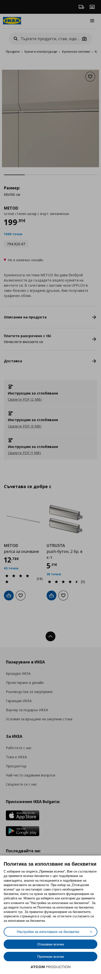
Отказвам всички (50, 944)
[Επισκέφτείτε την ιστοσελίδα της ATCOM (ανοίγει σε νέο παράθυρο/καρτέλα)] (50, 967)
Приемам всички (50, 956)
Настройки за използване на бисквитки (48, 932)
